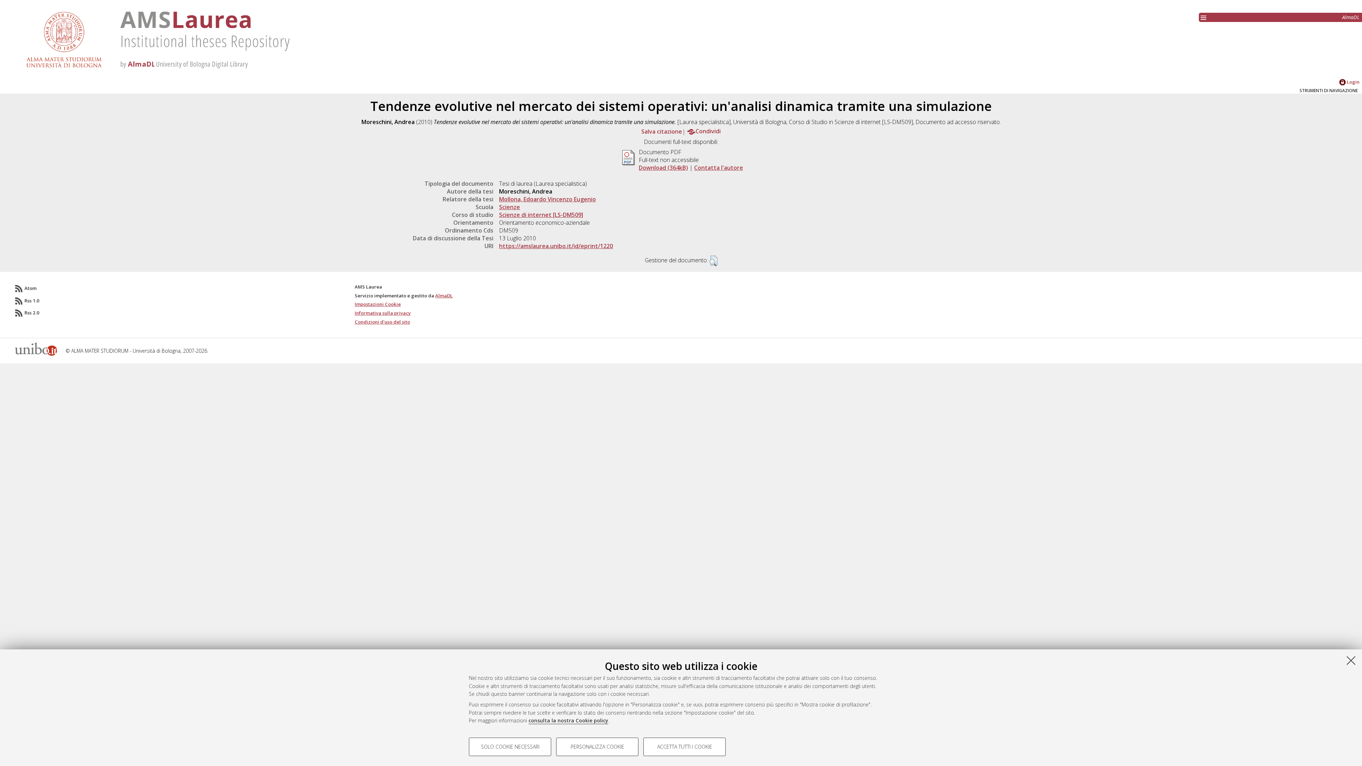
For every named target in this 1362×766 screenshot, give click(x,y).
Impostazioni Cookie (378, 304)
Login (1353, 82)
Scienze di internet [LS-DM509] (541, 215)
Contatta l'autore (718, 168)
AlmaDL (1351, 17)
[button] (713, 261)
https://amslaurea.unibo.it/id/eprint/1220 (556, 246)
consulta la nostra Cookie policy (568, 720)
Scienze (509, 207)
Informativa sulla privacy (383, 313)
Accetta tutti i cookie (684, 746)
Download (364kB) (663, 168)
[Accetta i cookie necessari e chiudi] (1351, 660)
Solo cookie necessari (510, 746)
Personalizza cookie (597, 746)
